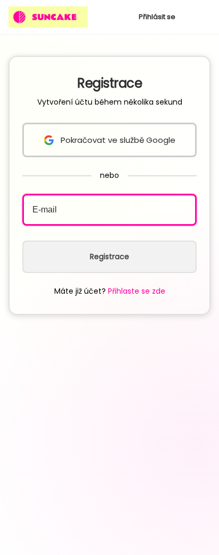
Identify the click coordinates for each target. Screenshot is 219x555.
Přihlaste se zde (136, 291)
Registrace (109, 256)
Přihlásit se (157, 17)
